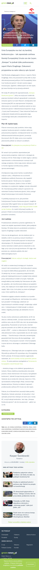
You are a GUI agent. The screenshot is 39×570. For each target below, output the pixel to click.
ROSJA (30, 427)
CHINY (34, 427)
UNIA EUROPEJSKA (7, 429)
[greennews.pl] (8, 3)
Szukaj (16, 537)
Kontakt (16, 548)
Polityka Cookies (6, 548)
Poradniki (4, 537)
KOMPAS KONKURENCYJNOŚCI (21, 431)
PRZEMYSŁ (25, 427)
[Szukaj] (31, 3)
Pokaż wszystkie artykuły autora (19, 522)
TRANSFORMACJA (7, 45)
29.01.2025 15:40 (12, 30)
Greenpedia (5, 535)
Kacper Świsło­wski (14, 28)
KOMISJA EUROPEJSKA (16, 427)
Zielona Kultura (31, 535)
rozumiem (30, 564)
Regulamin (30, 545)
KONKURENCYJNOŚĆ (7, 431)
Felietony (16, 535)
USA (6, 427)
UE (8, 427)
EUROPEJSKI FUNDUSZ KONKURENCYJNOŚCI (24, 429)
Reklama (16, 545)
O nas (3, 545)
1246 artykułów (30, 462)
